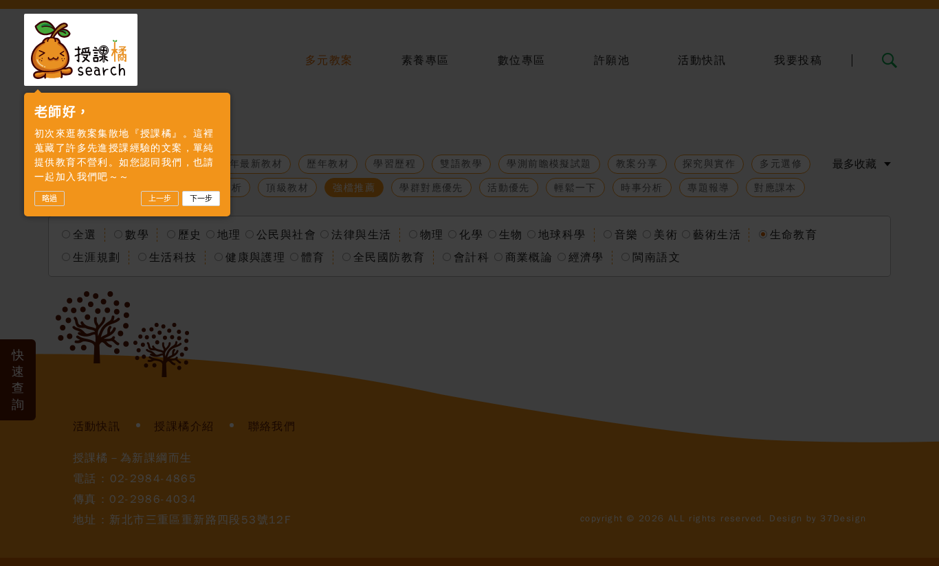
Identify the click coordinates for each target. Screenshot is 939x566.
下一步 (201, 198)
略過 (49, 198)
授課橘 (81, 50)
